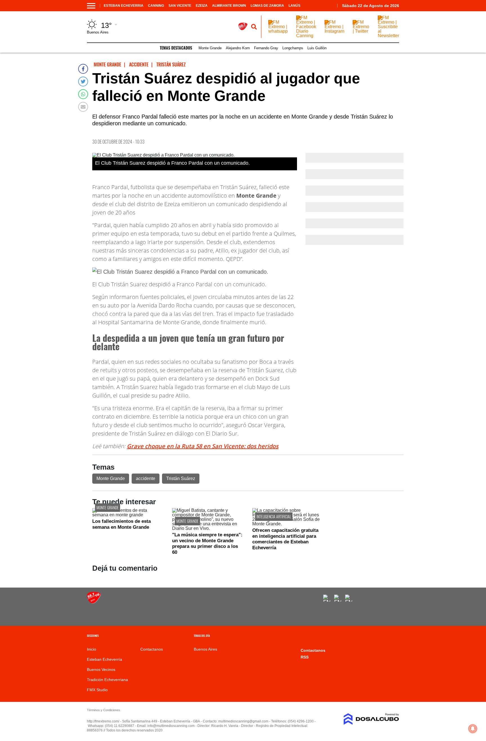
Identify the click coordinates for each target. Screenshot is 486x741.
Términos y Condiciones (103, 710)
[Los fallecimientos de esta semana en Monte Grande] (128, 514)
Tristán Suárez (180, 478)
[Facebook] (83, 69)
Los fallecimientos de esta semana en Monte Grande (121, 524)
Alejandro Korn (238, 48)
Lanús (294, 5)
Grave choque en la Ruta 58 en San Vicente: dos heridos (202, 446)
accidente (145, 478)
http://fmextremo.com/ (103, 721)
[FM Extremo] (94, 602)
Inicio (91, 649)
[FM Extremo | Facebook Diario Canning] (306, 35)
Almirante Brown (229, 5)
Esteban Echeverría (104, 659)
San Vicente (179, 5)
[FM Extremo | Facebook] (326, 598)
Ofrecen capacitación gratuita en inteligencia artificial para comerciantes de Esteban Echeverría (285, 539)
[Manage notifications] (472, 728)
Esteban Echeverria (123, 5)
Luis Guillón (317, 48)
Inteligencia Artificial (273, 516)
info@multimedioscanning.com (171, 726)
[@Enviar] (83, 107)
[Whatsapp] (83, 94)
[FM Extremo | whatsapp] (278, 31)
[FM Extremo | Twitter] (361, 31)
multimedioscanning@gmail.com (243, 721)
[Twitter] (83, 81)
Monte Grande (210, 48)
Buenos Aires (205, 649)
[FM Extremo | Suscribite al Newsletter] (388, 35)
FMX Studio (97, 690)
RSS (305, 657)
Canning (156, 5)
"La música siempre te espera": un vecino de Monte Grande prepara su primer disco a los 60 (207, 543)
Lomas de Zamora (267, 5)
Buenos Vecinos (101, 669)
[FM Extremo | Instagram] (334, 31)
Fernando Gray (266, 48)
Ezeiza (202, 5)
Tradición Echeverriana (107, 679)
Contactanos (151, 649)
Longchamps (292, 48)
